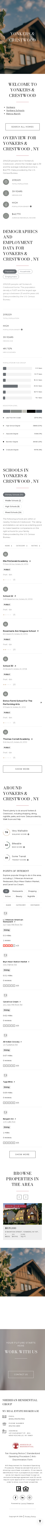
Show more (22, 1154)
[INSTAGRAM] (29, 1497)
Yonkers (10, 107)
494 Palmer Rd (10, 965)
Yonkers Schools (15, 110)
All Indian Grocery (11, 1042)
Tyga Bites (8, 1082)
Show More (22, 769)
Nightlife (32, 896)
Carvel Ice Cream (10, 1002)
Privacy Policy (30, 1516)
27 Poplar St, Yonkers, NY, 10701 (14, 707)
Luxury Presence (27, 1503)
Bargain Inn (8, 1119)
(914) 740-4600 (14, 1426)
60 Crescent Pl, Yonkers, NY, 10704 (15, 634)
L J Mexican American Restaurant (13, 921)
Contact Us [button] (21, 1374)
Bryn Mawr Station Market (15, 962)
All (7, 891)
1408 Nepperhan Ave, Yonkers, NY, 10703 (17, 599)
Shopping (33, 891)
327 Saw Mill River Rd (12, 925)
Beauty (20, 896)
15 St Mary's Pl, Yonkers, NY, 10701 (15, 742)
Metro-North (13, 114)
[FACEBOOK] (15, 1497)
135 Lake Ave (9, 1122)
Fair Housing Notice (15, 1453)
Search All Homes (22, 127)
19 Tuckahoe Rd (10, 1045)
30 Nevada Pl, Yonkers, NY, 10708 (15, 669)
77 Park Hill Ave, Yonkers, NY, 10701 (15, 564)
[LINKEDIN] (22, 1497)
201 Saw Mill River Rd (12, 1005)
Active (9, 896)
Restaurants (18, 891)
